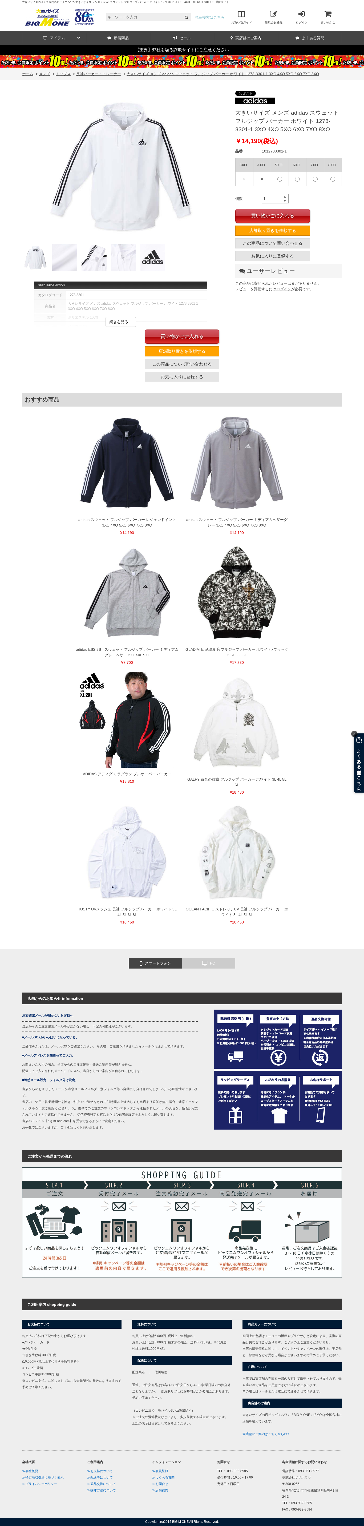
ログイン (302, 22)
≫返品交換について (101, 1484)
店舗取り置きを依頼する (272, 230)
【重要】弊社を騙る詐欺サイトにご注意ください (182, 49)
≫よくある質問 (163, 1477)
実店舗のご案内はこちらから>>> (266, 1434)
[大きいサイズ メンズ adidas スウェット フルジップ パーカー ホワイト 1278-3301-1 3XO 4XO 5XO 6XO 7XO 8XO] (120, 167)
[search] (186, 17)
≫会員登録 (160, 1471)
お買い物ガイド (241, 22)
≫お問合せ (160, 1484)
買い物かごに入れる (272, 215)
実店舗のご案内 (248, 38)
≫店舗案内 (160, 1490)
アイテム (57, 38)
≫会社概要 (30, 1471)
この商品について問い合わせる (272, 243)
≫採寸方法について (101, 1490)
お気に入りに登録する (272, 256)
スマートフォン (158, 963)
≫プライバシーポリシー (39, 1484)
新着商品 (121, 38)
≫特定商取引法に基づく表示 (43, 1477)
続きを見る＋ (121, 322)
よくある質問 (313, 38)
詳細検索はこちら (210, 17)
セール (185, 38)
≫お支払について (100, 1471)
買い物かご (328, 22)
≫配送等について (100, 1477)
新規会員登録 (273, 22)
